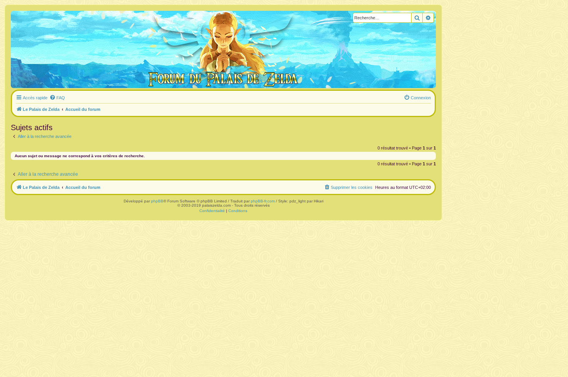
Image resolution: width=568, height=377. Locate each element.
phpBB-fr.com (263, 201)
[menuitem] (57, 97)
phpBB (157, 201)
